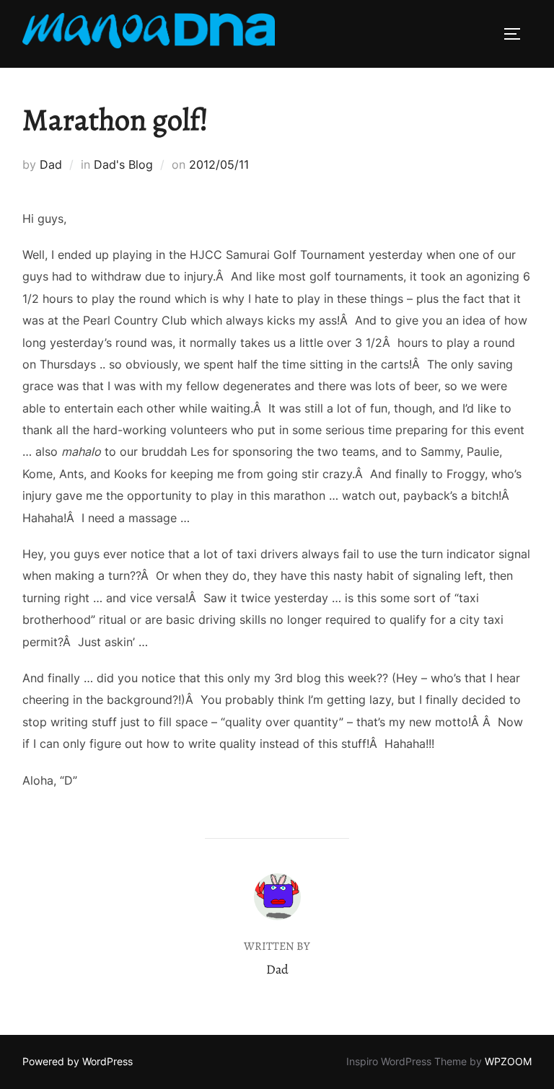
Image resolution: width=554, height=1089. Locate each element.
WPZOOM (508, 1061)
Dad (51, 164)
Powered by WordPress (77, 1061)
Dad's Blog (123, 164)
